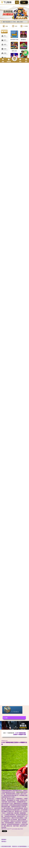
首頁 (4, 733)
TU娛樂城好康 (10, 733)
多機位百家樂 (19, 792)
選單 (6, 717)
